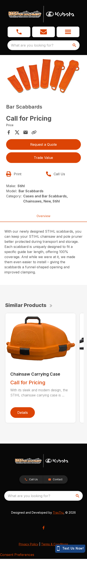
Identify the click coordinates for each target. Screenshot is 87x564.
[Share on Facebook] (8, 132)
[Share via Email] (25, 132)
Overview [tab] (43, 216)
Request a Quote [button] (43, 144)
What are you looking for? (32, 45)
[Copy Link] (34, 132)
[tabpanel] (43, 76)
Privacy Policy (28, 544)
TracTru (58, 512)
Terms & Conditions (54, 544)
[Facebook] (43, 527)
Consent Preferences (17, 555)
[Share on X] (17, 132)
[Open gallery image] (43, 76)
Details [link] (22, 412)
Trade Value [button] (43, 157)
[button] (19, 32)
